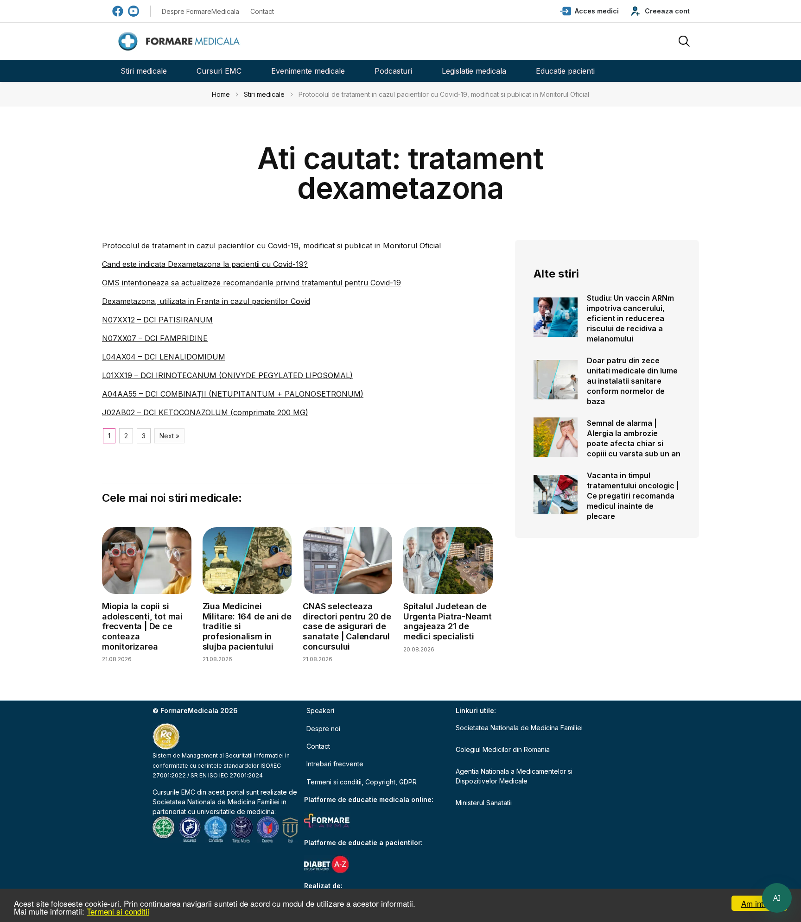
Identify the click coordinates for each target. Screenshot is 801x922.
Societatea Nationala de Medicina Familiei (216, 802)
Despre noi (323, 729)
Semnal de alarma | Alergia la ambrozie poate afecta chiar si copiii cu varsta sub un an (633, 438)
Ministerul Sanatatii (484, 803)
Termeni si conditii (118, 911)
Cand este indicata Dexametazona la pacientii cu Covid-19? (205, 264)
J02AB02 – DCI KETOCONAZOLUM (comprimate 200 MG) (205, 412)
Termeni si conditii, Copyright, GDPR (361, 782)
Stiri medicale (144, 71)
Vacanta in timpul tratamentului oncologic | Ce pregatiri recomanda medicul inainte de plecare (633, 496)
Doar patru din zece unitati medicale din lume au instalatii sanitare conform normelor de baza (632, 381)
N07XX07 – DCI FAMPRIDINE (155, 338)
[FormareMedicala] (180, 41)
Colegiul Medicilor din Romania (503, 749)
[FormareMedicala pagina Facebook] (117, 11)
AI (777, 898)
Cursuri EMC (219, 71)
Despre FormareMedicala (200, 11)
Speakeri (320, 710)
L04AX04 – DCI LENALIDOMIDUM (163, 356)
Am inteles (759, 903)
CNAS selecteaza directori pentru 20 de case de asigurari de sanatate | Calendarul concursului (347, 626)
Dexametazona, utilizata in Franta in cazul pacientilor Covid (206, 301)
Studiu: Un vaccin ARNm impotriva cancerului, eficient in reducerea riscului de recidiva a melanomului (630, 318)
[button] (589, 11)
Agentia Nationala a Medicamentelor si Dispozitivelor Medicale (514, 776)
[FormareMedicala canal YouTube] (133, 11)
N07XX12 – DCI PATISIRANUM (157, 319)
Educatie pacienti (565, 71)
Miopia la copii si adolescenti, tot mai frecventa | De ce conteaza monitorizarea (142, 626)
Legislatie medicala (474, 71)
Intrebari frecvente (334, 764)
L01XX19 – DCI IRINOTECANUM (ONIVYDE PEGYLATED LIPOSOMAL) (227, 375)
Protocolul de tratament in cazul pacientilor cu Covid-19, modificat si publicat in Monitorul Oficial (271, 245)
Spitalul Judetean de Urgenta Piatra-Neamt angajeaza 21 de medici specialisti (447, 621)
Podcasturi (393, 71)
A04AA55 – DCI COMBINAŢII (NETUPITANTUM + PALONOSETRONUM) (232, 393)
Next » (169, 436)
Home (221, 94)
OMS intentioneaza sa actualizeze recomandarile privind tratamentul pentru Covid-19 (251, 282)
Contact (262, 11)
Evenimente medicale (308, 71)
